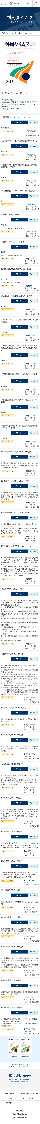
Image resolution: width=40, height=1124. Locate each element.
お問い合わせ (9, 1094)
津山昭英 (4, 332)
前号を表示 (14, 1056)
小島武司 (26, 102)
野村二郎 (4, 201)
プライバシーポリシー (30, 1098)
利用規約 (9, 1098)
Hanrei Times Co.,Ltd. (20, 1114)
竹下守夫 (33, 102)
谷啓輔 (22, 104)
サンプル (32, 122)
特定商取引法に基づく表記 (30, 1094)
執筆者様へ (9, 1103)
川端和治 (28, 104)
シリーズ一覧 (11, 33)
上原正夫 (10, 104)
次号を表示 (26, 1056)
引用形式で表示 (31, 131)
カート (36, 5)
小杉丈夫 (4, 151)
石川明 (14, 102)
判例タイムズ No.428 (7, 131)
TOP (3, 33)
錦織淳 (3, 252)
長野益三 (17, 104)
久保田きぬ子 (5, 127)
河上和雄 (20, 102)
